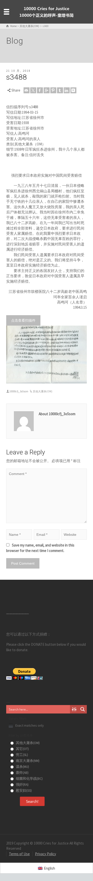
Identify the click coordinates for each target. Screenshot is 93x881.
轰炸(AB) (22, 773)
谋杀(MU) (22, 767)
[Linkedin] (67, 90)
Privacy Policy (45, 853)
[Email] (27, 90)
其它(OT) (22, 749)
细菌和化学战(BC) (29, 779)
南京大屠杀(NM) (27, 761)
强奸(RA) (22, 784)
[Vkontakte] (73, 90)
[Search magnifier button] (82, 709)
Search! (32, 801)
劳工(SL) (21, 755)
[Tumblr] (60, 90)
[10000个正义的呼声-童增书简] (46, 11)
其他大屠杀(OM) (42, 391)
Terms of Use (19, 853)
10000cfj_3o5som (18, 391)
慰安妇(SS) (23, 790)
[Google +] (47, 90)
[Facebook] (40, 90)
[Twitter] (33, 90)
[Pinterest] (53, 90)
